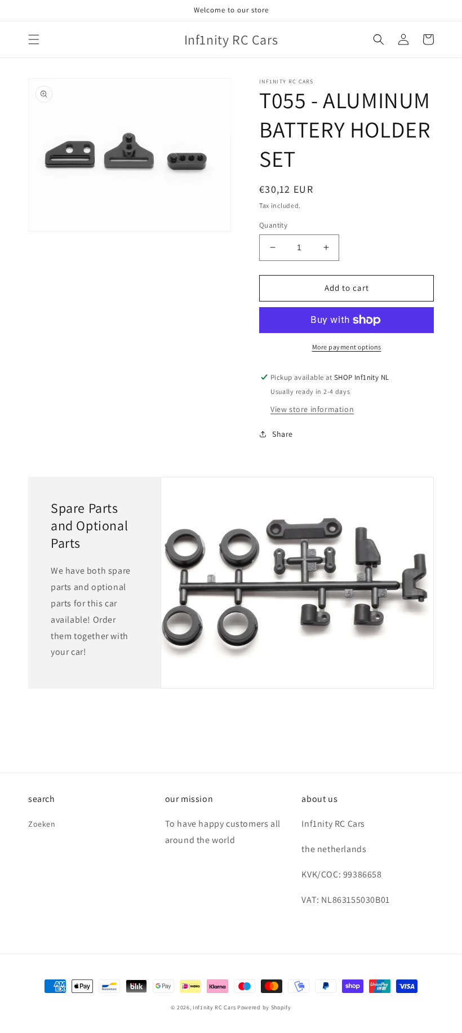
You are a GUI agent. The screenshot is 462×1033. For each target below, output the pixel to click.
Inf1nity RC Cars (214, 1007)
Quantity (273, 225)
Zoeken (42, 824)
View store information (312, 409)
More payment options (346, 347)
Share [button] (282, 434)
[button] (33, 39)
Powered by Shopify (264, 1007)
